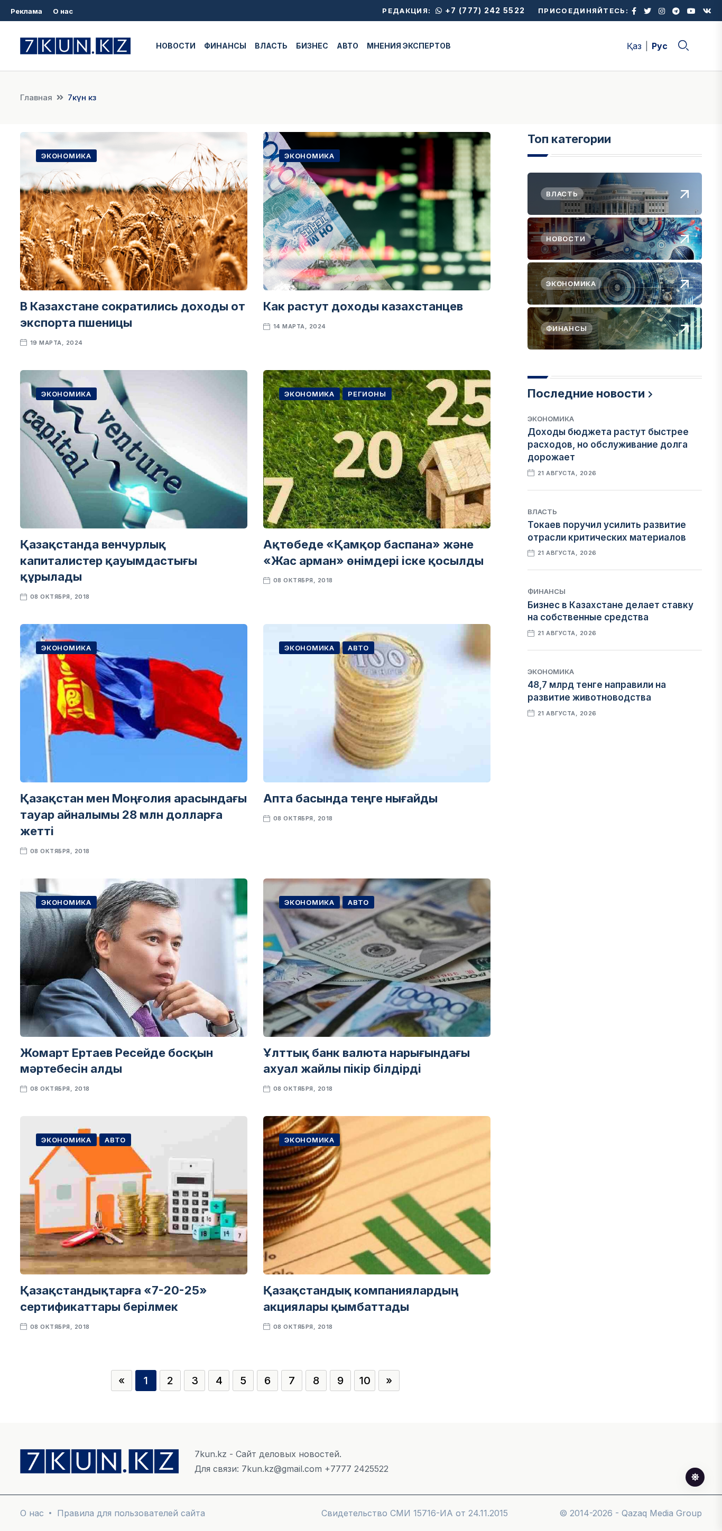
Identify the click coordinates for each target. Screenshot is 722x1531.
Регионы (367, 394)
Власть (542, 511)
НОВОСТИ (176, 45)
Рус (660, 46)
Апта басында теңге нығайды (350, 798)
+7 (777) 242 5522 (484, 10)
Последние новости (586, 393)
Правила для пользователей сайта (131, 1513)
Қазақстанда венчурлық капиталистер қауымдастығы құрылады (108, 560)
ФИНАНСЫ (225, 45)
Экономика (66, 156)
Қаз (634, 46)
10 (365, 1380)
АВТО (347, 45)
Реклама (26, 11)
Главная (36, 97)
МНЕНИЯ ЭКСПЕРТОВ (409, 45)
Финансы (546, 591)
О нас (63, 11)
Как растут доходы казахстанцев (363, 306)
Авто (358, 648)
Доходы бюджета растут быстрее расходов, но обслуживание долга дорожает (608, 444)
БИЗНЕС (312, 45)
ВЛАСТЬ (271, 45)
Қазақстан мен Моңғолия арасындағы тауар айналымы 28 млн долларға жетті (133, 814)
